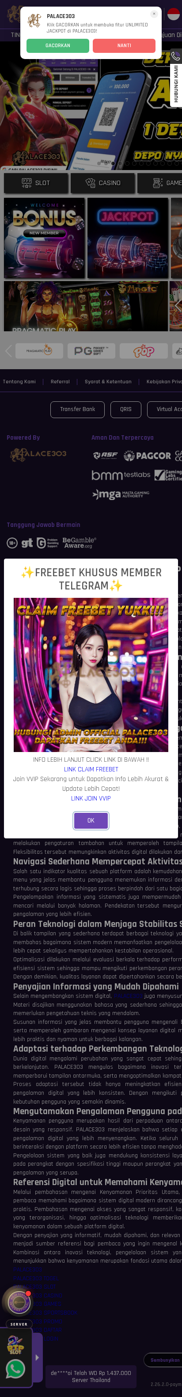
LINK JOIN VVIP (91, 798)
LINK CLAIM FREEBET (91, 769)
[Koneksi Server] (19, 1302)
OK (91, 820)
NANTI (124, 45)
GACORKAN (58, 45)
